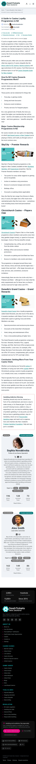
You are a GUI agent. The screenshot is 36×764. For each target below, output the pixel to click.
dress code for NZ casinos (10, 65)
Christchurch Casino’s (8, 232)
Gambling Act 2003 (9, 709)
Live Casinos (7, 653)
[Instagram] (12, 619)
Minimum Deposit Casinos (11, 658)
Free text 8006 (27, 731)
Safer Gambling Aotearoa (11, 744)
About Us (6, 627)
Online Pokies (7, 651)
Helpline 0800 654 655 (13, 731)
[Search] (30, 3)
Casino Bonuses (8, 656)
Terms (4, 760)
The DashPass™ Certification (11, 631)
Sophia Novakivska (17, 24)
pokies (28, 366)
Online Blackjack (8, 675)
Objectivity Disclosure (8, 35)
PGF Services (24, 740)
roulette (26, 368)
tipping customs (24, 65)
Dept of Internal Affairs (10, 740)
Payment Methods (9, 692)
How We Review (8, 629)
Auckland (31, 166)
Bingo (5, 680)
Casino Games (8, 668)
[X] (8, 619)
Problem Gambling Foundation (13, 424)
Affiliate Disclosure (18, 32)
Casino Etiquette (8, 697)
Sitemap (6, 641)
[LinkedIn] (19, 619)
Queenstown (14, 169)
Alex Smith (16, 27)
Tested (25, 38)
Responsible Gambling (10, 717)
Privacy (9, 760)
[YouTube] (4, 619)
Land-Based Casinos (9, 685)
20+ (19, 35)
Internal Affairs (8, 712)
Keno (5, 683)
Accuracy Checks (27, 35)
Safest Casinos (8, 661)
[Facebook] (16, 619)
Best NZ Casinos (8, 648)
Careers (6, 636)
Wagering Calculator (9, 695)
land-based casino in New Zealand (18, 135)
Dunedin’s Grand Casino (8, 311)
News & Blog (7, 700)
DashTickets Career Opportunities (13, 634)
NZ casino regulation (9, 707)
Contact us (7, 639)
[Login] (26, 3)
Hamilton (4, 169)
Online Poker (7, 678)
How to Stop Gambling (10, 714)
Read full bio (18, 503)
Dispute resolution (23, 760)
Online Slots (7, 673)
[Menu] (33, 3)
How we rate (6, 32)
